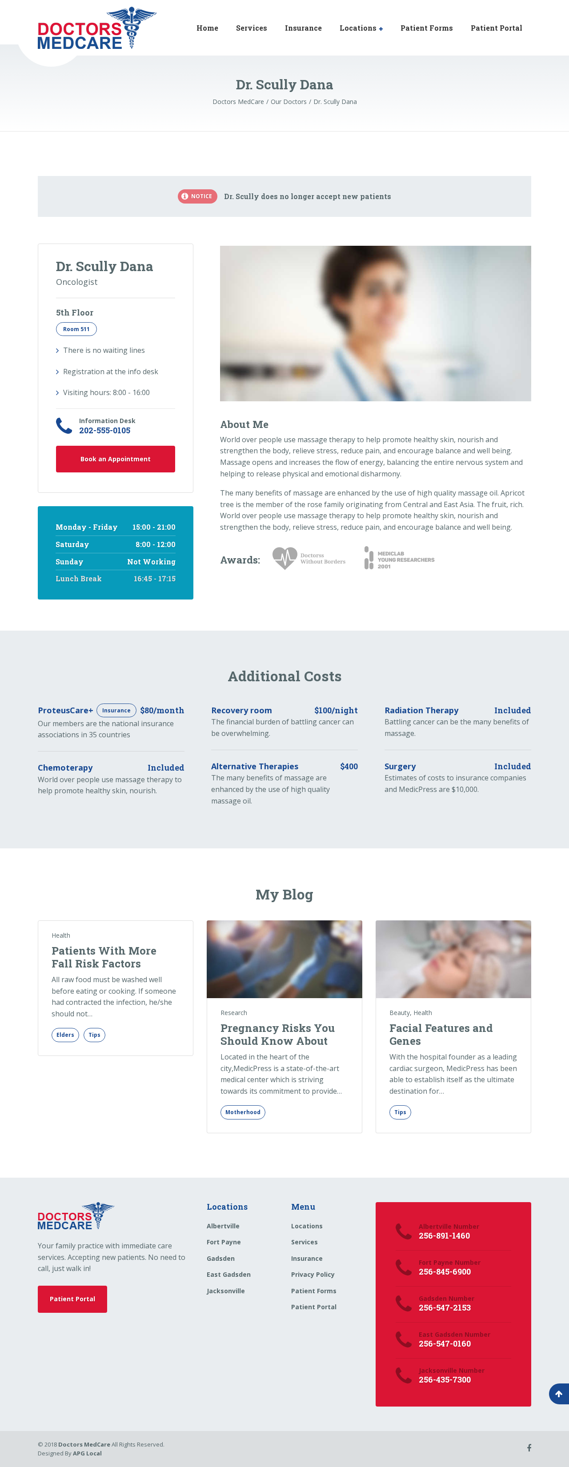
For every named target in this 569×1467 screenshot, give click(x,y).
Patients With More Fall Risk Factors (104, 957)
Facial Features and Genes (441, 1034)
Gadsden (221, 1258)
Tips (94, 1035)
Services (251, 27)
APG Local (87, 1453)
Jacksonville (226, 1291)
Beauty (399, 1012)
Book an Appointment (115, 459)
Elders (65, 1035)
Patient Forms (427, 27)
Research (233, 1012)
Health (61, 935)
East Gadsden (229, 1274)
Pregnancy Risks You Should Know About (277, 1034)
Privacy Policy (313, 1274)
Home (207, 27)
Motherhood (242, 1112)
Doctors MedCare (84, 1444)
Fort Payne (224, 1242)
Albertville (223, 1226)
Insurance (303, 27)
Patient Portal (496, 27)
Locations (358, 27)
